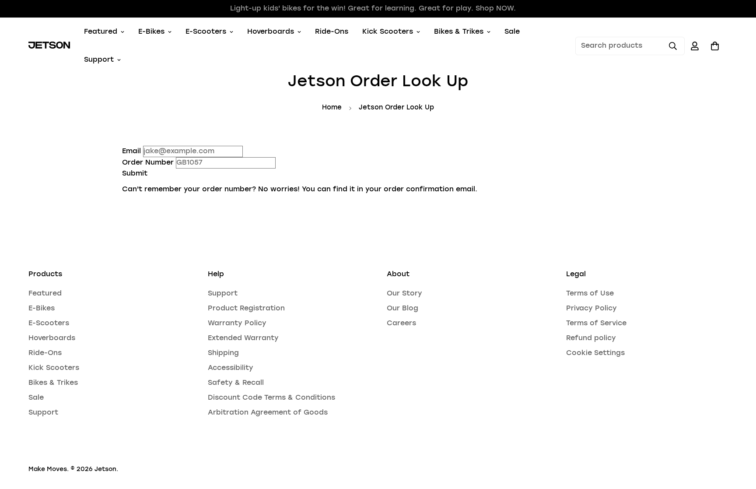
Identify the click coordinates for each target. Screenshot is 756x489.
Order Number (148, 162)
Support (99, 59)
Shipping (223, 353)
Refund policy (591, 338)
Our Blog (402, 308)
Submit (134, 173)
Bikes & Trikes (458, 31)
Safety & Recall (236, 383)
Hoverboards (270, 31)
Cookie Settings (595, 353)
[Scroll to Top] (739, 441)
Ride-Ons (331, 31)
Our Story (404, 293)
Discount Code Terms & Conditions (271, 397)
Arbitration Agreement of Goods (268, 412)
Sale (512, 31)
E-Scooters (206, 31)
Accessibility (230, 368)
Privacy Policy (591, 308)
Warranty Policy (237, 323)
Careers (401, 323)
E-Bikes (151, 31)
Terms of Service (596, 323)
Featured (100, 31)
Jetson (105, 469)
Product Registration (246, 308)
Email (131, 151)
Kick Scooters (387, 31)
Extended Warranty (243, 338)
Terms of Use (590, 293)
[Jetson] (49, 46)
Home (332, 108)
